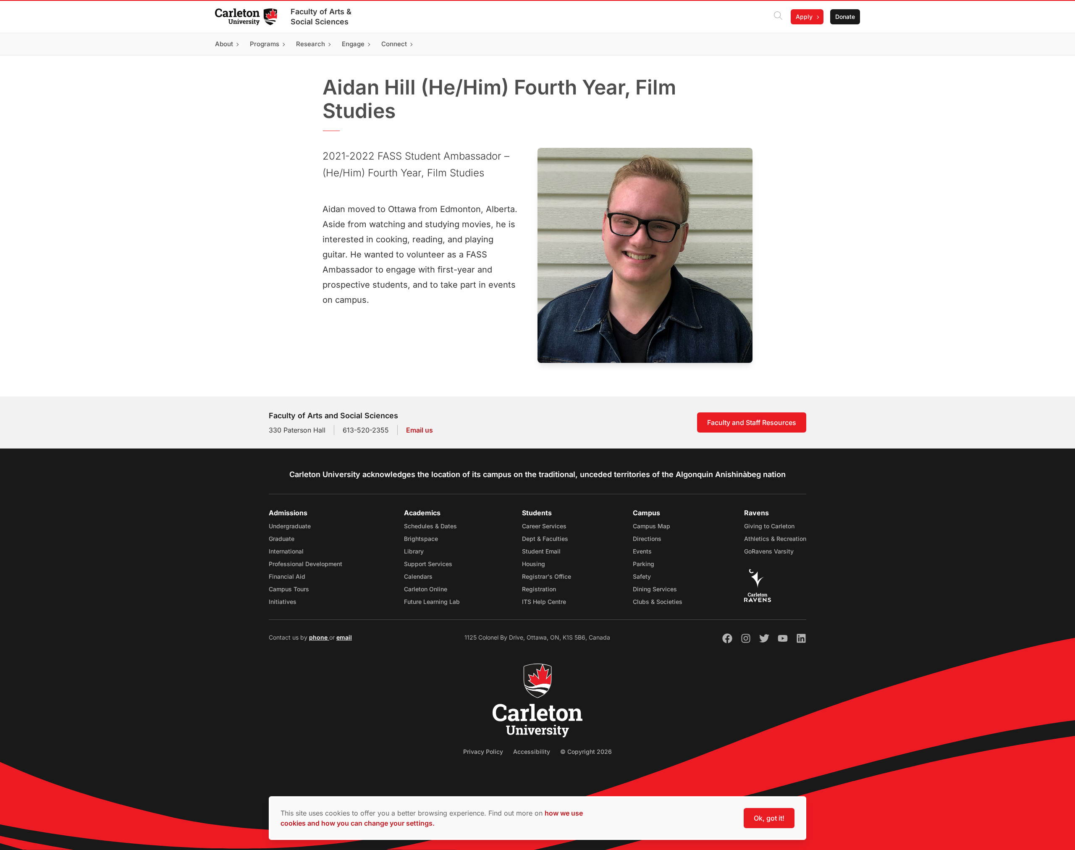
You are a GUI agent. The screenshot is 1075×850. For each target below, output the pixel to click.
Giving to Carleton (769, 526)
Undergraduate (290, 526)
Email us (419, 430)
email (344, 637)
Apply (804, 16)
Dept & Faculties (545, 538)
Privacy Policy (483, 751)
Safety (642, 576)
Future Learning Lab (432, 601)
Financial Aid (287, 576)
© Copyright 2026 (586, 751)
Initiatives (282, 601)
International (286, 551)
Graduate (281, 538)
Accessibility (531, 751)
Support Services (428, 563)
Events (642, 551)
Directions (647, 538)
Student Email (541, 551)
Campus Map (651, 526)
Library (414, 551)
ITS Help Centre (544, 601)
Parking (643, 563)
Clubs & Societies (657, 601)
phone (319, 637)
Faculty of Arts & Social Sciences (321, 16)
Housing (533, 563)
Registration (539, 589)
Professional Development (305, 563)
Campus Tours (289, 589)
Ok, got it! (769, 818)
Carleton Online (425, 589)
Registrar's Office (546, 576)
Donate (845, 16)
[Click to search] (778, 16)
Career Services (544, 526)
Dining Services (655, 589)
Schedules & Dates (430, 526)
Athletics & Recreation (775, 538)
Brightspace (421, 538)
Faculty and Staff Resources (751, 422)
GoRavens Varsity (769, 551)
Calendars (418, 576)
